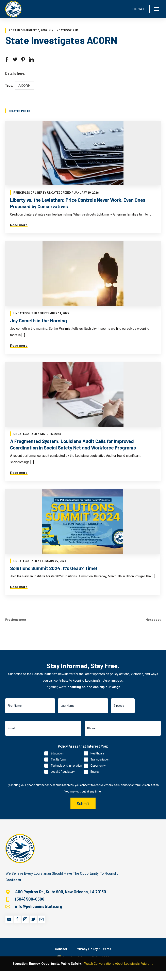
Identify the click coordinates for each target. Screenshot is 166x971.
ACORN (24, 85)
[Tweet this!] (15, 59)
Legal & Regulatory (63, 771)
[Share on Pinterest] (23, 59)
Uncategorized (66, 30)
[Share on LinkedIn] (31, 59)
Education (57, 753)
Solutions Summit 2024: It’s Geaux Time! (54, 568)
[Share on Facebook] (7, 59)
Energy (94, 771)
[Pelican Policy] (13, 9)
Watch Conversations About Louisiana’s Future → (118, 964)
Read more (19, 225)
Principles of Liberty (29, 192)
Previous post (15, 619)
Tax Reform (58, 759)
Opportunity (98, 765)
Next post (153, 619)
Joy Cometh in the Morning (38, 320)
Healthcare (97, 753)
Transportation (100, 759)
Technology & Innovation (66, 765)
